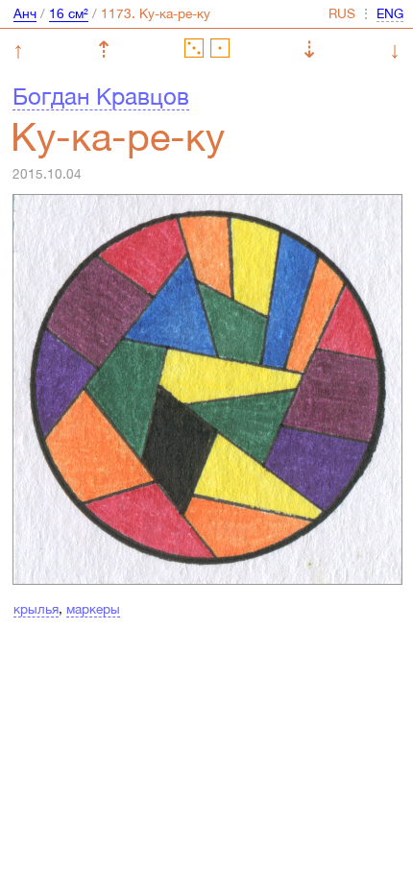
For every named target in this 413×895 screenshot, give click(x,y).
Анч (24, 13)
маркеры (93, 609)
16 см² (68, 13)
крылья (36, 609)
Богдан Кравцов (100, 96)
